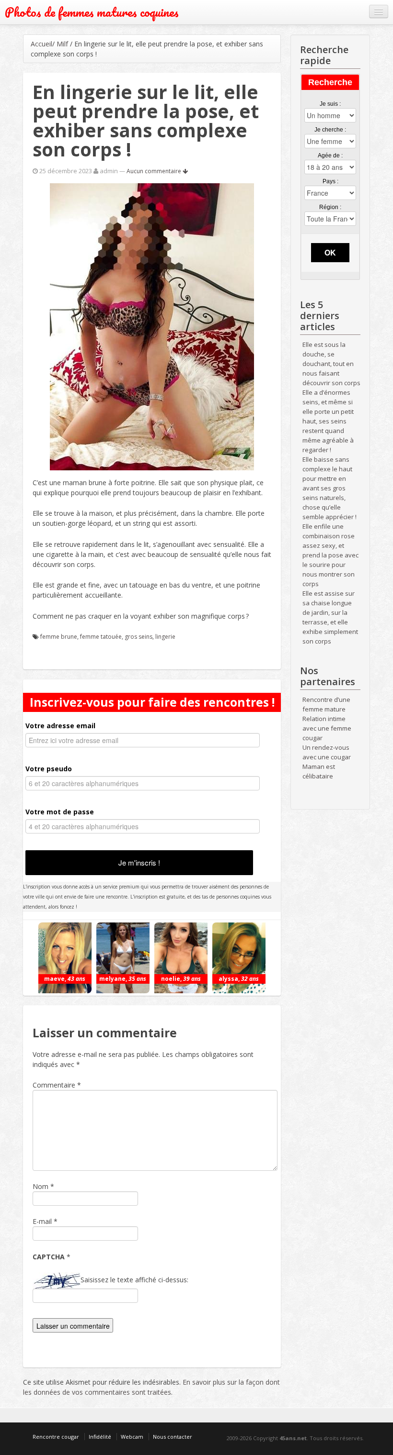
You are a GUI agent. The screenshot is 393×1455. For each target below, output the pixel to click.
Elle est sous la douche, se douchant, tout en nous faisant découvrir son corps (331, 363)
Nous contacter (172, 1436)
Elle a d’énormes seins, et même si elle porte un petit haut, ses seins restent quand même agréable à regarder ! (328, 421)
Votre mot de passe (59, 811)
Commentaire (57, 1084)
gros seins (138, 637)
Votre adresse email (60, 725)
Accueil (41, 43)
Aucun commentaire (155, 171)
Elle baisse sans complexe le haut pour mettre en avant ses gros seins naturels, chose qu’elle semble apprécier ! (329, 488)
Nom (40, 1186)
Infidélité (100, 1436)
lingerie (165, 637)
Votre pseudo (48, 768)
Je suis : (330, 103)
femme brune (58, 637)
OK (330, 252)
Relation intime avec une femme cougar (326, 728)
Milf (62, 43)
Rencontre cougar (56, 1436)
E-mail (42, 1221)
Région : (330, 207)
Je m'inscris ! (139, 862)
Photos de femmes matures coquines (92, 12)
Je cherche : (330, 129)
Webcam (132, 1436)
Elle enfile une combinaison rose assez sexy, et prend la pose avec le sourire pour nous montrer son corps (330, 555)
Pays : (330, 181)
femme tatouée (101, 637)
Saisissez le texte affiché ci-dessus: (134, 1279)
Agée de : (330, 155)
